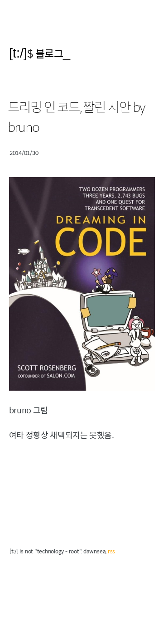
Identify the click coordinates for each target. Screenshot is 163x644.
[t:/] (18, 52)
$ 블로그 (45, 53)
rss (111, 551)
